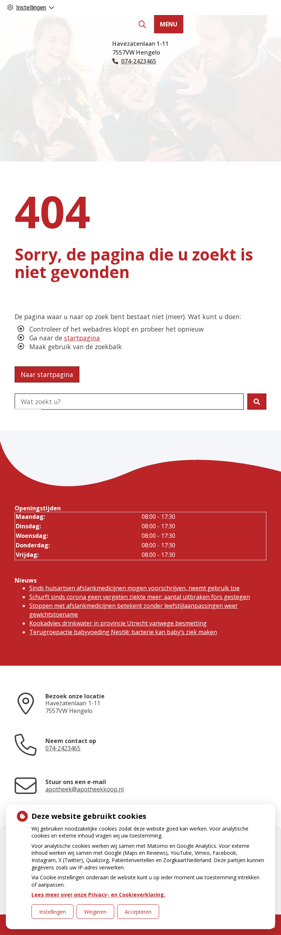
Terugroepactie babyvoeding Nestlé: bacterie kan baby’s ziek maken (123, 632)
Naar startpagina (47, 374)
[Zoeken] (142, 24)
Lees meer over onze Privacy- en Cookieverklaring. (98, 894)
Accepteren (138, 911)
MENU (168, 24)
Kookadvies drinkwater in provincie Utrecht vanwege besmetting (118, 623)
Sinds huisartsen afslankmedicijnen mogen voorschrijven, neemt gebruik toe (134, 588)
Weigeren (95, 911)
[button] (256, 401)
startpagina (82, 337)
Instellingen (52, 911)
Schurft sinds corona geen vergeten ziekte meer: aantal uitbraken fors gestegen (139, 597)
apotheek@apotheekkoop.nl (84, 789)
